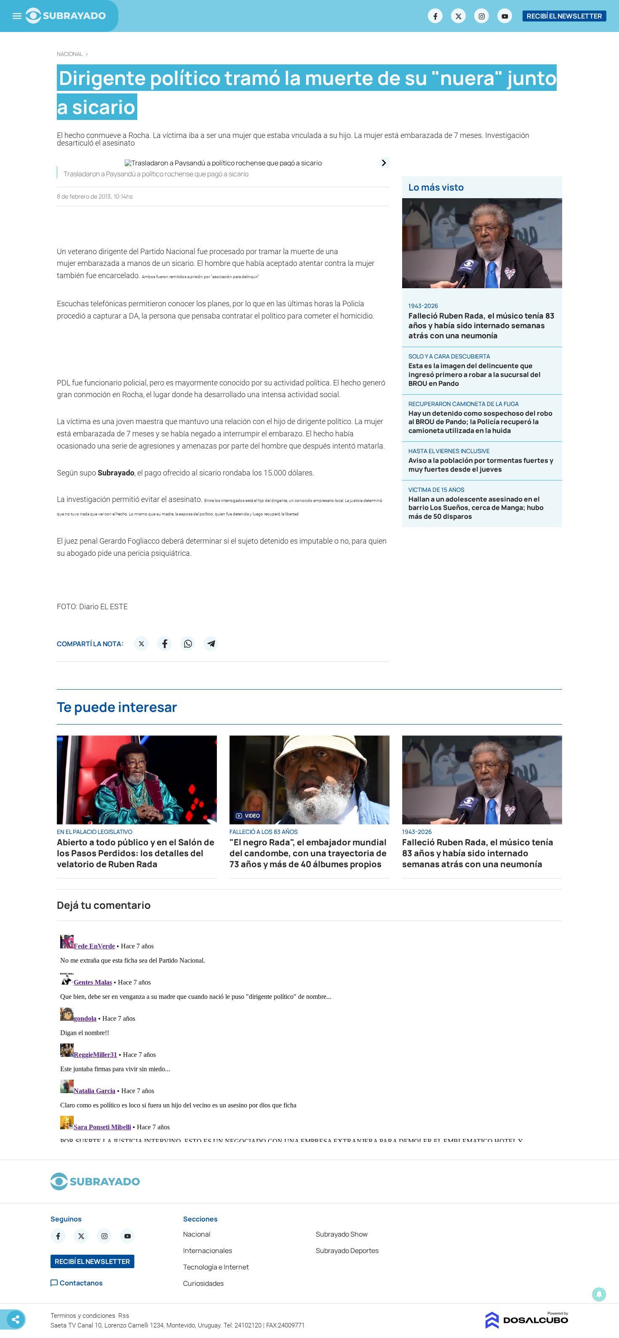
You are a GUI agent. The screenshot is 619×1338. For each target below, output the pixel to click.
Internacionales (207, 1250)
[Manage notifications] (599, 1294)
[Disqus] (309, 1037)
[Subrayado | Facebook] (435, 16)
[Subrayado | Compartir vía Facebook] (165, 644)
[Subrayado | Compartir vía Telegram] (211, 644)
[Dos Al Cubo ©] (527, 1326)
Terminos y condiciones (84, 1315)
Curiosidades (203, 1283)
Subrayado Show (342, 1234)
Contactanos (81, 1283)
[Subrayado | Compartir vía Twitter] (141, 644)
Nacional (70, 54)
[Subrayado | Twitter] (458, 16)
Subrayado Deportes (347, 1250)
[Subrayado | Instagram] (481, 16)
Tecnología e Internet (216, 1267)
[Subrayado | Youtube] (505, 16)
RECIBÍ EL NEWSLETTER (564, 16)
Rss (124, 1315)
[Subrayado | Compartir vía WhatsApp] (188, 644)
